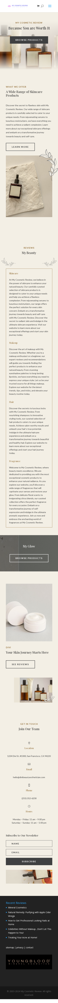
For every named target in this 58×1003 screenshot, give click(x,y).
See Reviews (20, 664)
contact (29, 947)
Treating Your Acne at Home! (22, 937)
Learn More (20, 147)
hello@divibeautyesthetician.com (29, 777)
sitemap (10, 947)
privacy (19, 947)
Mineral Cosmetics (17, 907)
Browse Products (29, 40)
